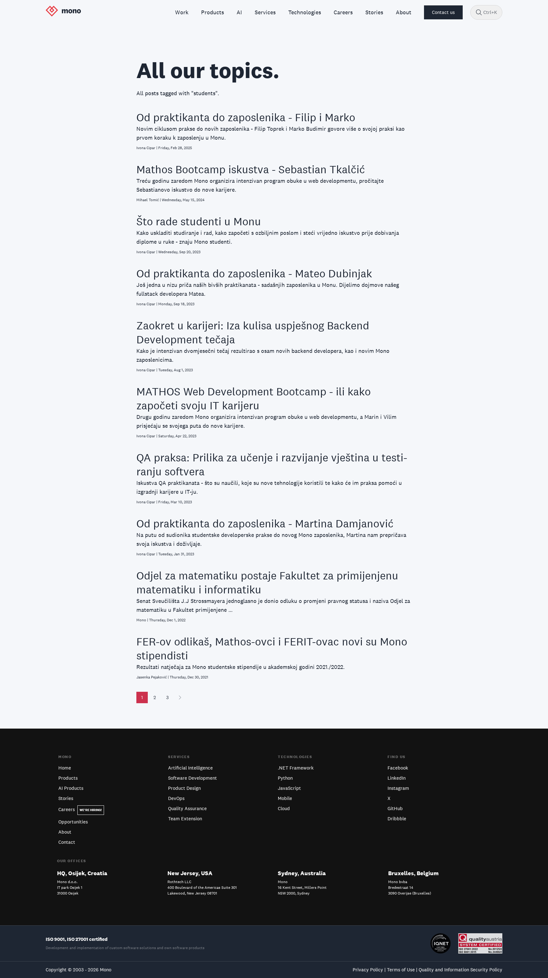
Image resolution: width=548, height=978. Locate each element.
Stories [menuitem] (374, 12)
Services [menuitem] (265, 12)
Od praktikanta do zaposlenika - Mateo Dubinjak (254, 273)
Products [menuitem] (212, 12)
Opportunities (73, 822)
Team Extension (185, 819)
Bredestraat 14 (400, 887)
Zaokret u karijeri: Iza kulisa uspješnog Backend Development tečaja (252, 332)
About (64, 832)
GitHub (395, 808)
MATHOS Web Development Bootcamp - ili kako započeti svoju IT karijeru (253, 398)
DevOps (176, 798)
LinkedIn (397, 778)
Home (64, 768)
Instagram (398, 788)
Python (285, 778)
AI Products (70, 788)
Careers (80, 809)
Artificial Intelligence (190, 768)
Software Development (192, 778)
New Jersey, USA (189, 873)
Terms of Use (401, 970)
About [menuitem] (403, 12)
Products (68, 778)
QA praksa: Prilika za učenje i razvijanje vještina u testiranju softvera (271, 464)
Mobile (285, 798)
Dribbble (397, 819)
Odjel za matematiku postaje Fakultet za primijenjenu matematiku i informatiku (267, 582)
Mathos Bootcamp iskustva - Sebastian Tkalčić (250, 169)
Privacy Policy (368, 970)
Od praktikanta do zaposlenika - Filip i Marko (245, 117)
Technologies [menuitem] (304, 12)
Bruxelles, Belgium (413, 873)
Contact (66, 842)
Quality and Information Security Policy (460, 970)
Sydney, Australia (302, 873)
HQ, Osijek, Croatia (82, 873)
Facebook (398, 768)
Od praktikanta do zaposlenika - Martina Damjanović (265, 523)
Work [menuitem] (181, 12)
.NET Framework (296, 768)
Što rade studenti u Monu (198, 221)
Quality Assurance (187, 808)
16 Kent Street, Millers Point (302, 887)
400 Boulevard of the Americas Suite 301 (202, 887)
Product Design (184, 788)
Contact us (443, 12)
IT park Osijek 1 (69, 887)
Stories (65, 798)
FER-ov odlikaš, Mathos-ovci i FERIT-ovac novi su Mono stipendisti (271, 648)
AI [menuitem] (239, 12)
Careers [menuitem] (343, 12)
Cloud (284, 808)
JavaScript (289, 788)
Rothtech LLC (179, 881)
